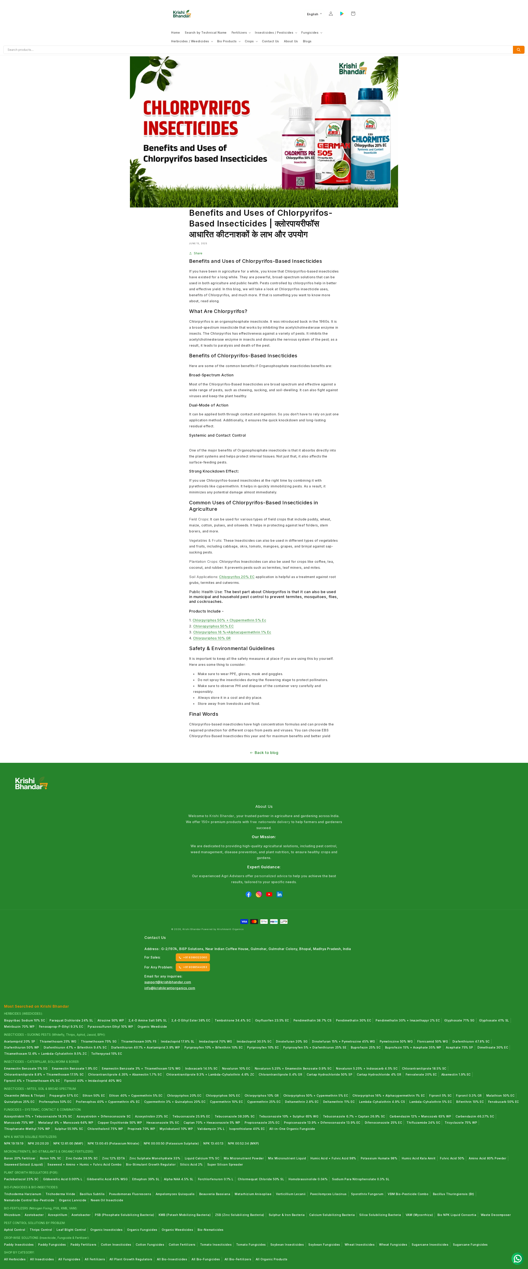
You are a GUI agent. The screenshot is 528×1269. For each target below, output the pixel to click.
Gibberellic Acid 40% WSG (107, 1179)
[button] (241, 32)
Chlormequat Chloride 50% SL (261, 1179)
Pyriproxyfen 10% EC (263, 1047)
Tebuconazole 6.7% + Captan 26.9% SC (354, 1116)
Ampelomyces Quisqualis (175, 1194)
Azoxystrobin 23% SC (151, 1116)
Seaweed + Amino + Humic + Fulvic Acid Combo (84, 1164)
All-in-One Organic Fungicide (292, 1128)
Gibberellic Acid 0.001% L (62, 1179)
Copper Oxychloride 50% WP (120, 1122)
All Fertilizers (95, 1259)
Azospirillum (57, 1215)
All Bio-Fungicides (206, 1259)
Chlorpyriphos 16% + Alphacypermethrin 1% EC (388, 1095)
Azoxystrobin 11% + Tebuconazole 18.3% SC (38, 1116)
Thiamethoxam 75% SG (99, 1041)
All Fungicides (69, 1259)
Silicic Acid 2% (191, 1164)
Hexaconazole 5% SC (162, 1122)
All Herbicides (15, 1259)
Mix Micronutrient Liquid (287, 1158)
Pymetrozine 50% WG (396, 1041)
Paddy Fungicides (52, 1244)
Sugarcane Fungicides (470, 1244)
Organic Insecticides (106, 1229)
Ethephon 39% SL (145, 1179)
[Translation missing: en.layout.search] (518, 50)
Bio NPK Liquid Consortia (456, 1215)
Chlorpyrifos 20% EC (237, 577)
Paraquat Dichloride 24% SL (71, 1020)
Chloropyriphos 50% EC (213, 626)
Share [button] (198, 253)
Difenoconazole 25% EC (383, 1122)
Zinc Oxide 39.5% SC (82, 1158)
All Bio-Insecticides (172, 1259)
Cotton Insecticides (116, 1244)
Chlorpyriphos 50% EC (223, 1095)
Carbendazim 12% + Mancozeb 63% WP (420, 1116)
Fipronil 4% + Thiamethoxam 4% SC (32, 1080)
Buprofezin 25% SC (366, 1047)
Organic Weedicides (177, 1229)
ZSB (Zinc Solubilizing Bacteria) (239, 1215)
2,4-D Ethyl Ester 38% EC (190, 1020)
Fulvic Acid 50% (452, 1158)
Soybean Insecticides (287, 1244)
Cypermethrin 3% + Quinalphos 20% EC (174, 1101)
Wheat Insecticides (360, 1244)
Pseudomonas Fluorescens (130, 1194)
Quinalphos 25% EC (19, 1101)
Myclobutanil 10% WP (176, 1128)
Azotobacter (34, 1215)
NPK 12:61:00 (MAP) (68, 1143)
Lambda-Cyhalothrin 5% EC (430, 1101)
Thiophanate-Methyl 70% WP (27, 1128)
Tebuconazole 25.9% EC (191, 1116)
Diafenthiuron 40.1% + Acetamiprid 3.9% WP (145, 1047)
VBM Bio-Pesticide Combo (408, 1194)
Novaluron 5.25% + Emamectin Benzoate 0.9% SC (293, 1068)
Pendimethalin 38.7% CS (312, 1020)
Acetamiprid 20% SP (19, 1041)
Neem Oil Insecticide (107, 1200)
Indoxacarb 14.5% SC (201, 1068)
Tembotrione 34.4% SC (233, 1020)
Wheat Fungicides (393, 1244)
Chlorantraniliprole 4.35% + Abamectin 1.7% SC (125, 1074)
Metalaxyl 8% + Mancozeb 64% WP (65, 1122)
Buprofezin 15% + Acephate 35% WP (413, 1047)
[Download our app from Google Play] (341, 13)
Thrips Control (41, 1229)
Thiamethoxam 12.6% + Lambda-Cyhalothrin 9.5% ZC (45, 1053)
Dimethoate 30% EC (492, 1047)
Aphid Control (14, 1229)
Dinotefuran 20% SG (292, 1041)
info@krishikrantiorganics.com (169, 988)
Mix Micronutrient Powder (244, 1158)
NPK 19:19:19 (13, 1143)
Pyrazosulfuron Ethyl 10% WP (110, 1026)
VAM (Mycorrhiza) (419, 1215)
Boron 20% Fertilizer (19, 1158)
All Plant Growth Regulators (131, 1259)
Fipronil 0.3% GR (469, 1095)
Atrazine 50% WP (111, 1020)
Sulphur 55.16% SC (69, 1128)
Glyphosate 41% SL (494, 1020)
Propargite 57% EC (64, 1095)
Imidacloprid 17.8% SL (177, 1041)
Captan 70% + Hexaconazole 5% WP (212, 1122)
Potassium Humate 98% (379, 1158)
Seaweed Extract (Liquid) (23, 1164)
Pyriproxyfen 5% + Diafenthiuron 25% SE (314, 1047)
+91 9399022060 (195, 957)
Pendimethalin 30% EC (353, 1020)
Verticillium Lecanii (291, 1194)
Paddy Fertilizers (84, 1244)
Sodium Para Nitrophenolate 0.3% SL (360, 1179)
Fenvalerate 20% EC (421, 1074)
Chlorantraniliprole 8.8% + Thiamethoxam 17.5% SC (44, 1074)
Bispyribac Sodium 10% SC (24, 1020)
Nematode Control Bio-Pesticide (29, 1200)
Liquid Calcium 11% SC (202, 1158)
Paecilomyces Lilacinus (328, 1194)
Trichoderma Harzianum (22, 1194)
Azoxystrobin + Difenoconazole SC (104, 1116)
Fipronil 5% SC (440, 1095)
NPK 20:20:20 (38, 1143)
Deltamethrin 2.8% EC (302, 1101)
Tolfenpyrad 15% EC (106, 1053)
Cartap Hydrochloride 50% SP (329, 1074)
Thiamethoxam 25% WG (58, 1041)
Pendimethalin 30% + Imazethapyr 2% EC (408, 1020)
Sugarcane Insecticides (430, 1244)
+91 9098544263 (195, 967)
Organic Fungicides (142, 1229)
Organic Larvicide (72, 1200)
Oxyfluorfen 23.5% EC (272, 1020)
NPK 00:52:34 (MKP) (243, 1143)
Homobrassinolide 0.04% (308, 1179)
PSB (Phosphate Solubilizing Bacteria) (124, 1215)
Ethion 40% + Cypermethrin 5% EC (136, 1095)
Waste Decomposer (496, 1215)
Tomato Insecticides (216, 1244)
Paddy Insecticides (19, 1244)
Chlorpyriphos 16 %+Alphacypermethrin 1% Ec (232, 632)
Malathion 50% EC (500, 1095)
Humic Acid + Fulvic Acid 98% (333, 1158)
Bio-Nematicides (211, 1229)
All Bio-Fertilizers (238, 1259)
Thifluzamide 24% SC (423, 1122)
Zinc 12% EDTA (113, 1158)
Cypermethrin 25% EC (263, 1101)
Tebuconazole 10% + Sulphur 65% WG (288, 1116)
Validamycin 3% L (211, 1128)
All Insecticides (42, 1259)
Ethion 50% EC (94, 1095)
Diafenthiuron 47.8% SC (471, 1041)
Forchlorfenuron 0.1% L (215, 1179)
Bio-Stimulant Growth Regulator (151, 1164)
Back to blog (266, 752)
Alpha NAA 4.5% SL (178, 1179)
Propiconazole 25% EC (262, 1122)
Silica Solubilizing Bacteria (380, 1215)
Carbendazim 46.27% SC (475, 1116)
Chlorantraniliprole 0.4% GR (280, 1074)
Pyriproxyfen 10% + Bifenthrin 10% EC (213, 1047)
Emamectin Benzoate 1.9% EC (75, 1068)
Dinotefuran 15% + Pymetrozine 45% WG (343, 1041)
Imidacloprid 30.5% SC (254, 1041)
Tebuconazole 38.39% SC (235, 1116)
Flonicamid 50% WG (432, 1041)
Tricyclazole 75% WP (461, 1122)
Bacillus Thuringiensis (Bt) (453, 1194)
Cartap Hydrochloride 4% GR (379, 1074)
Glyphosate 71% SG (459, 1020)
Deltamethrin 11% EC (339, 1101)
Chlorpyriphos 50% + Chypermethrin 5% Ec (229, 620)
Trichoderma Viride (60, 1194)
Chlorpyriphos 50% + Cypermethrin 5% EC (315, 1095)
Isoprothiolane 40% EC (247, 1128)
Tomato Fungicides (251, 1244)
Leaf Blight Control (71, 1229)
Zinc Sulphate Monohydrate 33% (154, 1158)
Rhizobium (12, 1215)
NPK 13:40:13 (213, 1143)
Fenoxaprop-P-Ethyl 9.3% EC (61, 1026)
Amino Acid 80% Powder (487, 1158)
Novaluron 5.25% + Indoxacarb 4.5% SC (367, 1068)
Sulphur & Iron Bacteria (287, 1215)
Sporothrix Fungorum (367, 1194)
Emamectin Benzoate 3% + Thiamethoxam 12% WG (141, 1068)
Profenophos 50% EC (55, 1101)
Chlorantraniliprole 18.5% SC (424, 1068)
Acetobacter (81, 1215)
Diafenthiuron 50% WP (21, 1047)
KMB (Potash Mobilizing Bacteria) (185, 1215)
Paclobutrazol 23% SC (21, 1179)
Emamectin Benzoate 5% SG (25, 1068)
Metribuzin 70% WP (19, 1026)
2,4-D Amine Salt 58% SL (147, 1020)
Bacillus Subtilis (92, 1194)
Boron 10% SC (50, 1158)
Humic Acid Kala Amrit (419, 1158)
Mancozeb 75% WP (19, 1122)
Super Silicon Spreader (225, 1164)
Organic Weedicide (152, 1026)
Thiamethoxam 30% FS (138, 1041)
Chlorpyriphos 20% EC (184, 1095)
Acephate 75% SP (459, 1047)
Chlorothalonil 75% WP (105, 1128)
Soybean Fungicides (324, 1244)
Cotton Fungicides (150, 1244)
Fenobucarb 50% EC (503, 1101)
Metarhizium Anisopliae (253, 1194)
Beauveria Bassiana (214, 1194)
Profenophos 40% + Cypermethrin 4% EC (108, 1101)
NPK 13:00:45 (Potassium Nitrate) (113, 1143)
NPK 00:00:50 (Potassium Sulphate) (171, 1143)
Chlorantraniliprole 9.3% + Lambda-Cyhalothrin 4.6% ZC (210, 1074)
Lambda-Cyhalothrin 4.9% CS (382, 1101)
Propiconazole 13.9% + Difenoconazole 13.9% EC (322, 1122)
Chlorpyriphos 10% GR (212, 638)
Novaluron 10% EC (236, 1068)
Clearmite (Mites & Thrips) (24, 1095)
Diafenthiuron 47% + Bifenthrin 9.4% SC (75, 1047)
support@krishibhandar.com (167, 982)
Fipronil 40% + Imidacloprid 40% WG (92, 1080)
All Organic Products (272, 1259)
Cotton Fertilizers (182, 1244)
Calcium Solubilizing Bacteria (332, 1215)
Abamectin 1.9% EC (456, 1074)
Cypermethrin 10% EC (226, 1101)
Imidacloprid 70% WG (215, 1041)
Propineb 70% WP (141, 1128)
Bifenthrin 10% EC (470, 1101)
